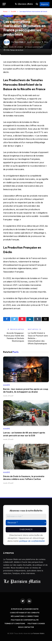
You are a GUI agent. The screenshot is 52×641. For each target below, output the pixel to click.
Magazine (44, 4)
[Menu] (4, 4)
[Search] (36, 4)
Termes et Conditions (15, 623)
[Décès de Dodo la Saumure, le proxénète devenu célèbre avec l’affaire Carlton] (26, 456)
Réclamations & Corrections (25, 616)
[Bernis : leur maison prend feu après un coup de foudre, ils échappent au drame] (26, 369)
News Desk (19, 42)
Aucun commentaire (35, 47)
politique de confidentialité (32, 541)
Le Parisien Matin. (38, 633)
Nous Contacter (26, 627)
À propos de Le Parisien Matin (24, 609)
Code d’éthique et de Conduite (24, 613)
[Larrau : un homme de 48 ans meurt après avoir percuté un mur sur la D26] (26, 413)
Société (8, 15)
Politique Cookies (36, 623)
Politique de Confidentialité (25, 620)
